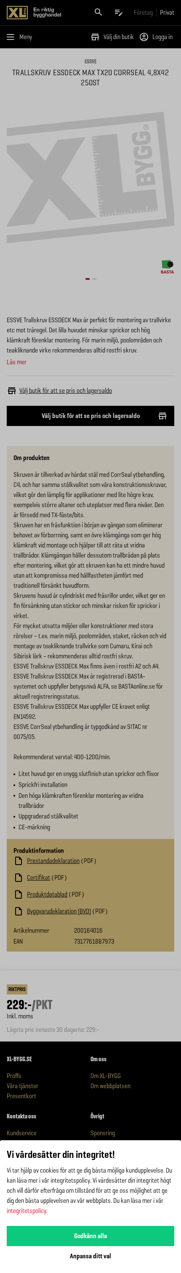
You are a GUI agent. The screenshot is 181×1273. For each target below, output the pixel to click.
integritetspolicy (26, 1210)
